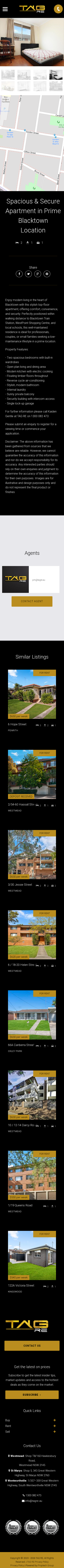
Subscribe (30, 1394)
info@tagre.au (33, 1501)
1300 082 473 (33, 1495)
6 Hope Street (17, 724)
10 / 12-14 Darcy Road (22, 1125)
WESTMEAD (15, 810)
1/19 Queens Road (20, 1205)
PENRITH (13, 730)
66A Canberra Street (21, 1045)
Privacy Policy (17, 1565)
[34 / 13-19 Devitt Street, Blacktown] (32, 42)
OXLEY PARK (15, 1051)
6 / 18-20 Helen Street (22, 965)
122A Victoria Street (21, 1285)
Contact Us (32, 1345)
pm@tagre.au (38, 580)
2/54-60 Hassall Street (23, 804)
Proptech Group (46, 1565)
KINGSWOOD (15, 1291)
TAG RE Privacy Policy (38, 1561)
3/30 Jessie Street (20, 884)
